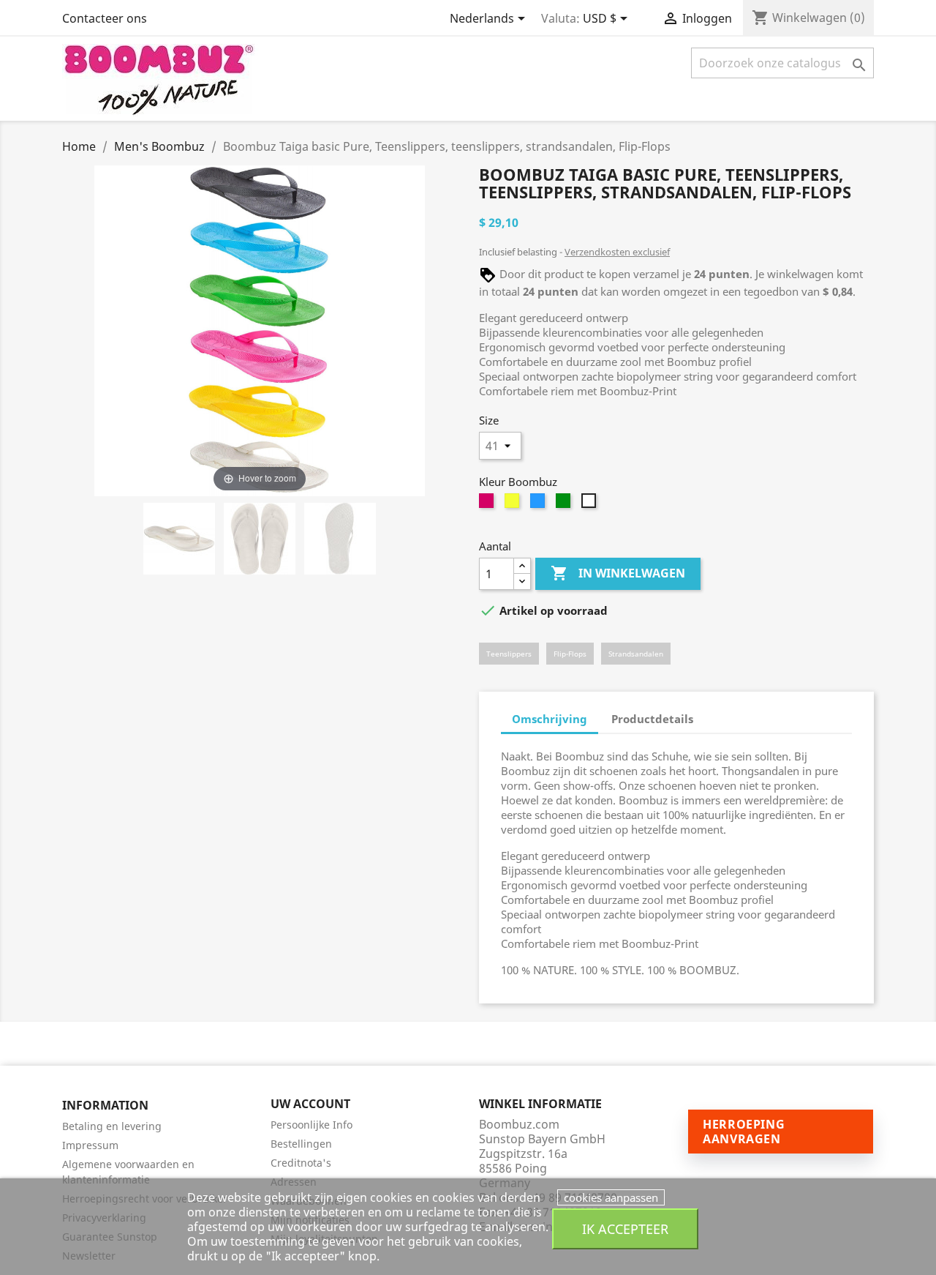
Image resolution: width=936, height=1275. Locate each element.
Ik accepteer (625, 1228)
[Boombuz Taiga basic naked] (179, 541)
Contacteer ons (104, 18)
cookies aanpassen (611, 1197)
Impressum (90, 1145)
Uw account (310, 1104)
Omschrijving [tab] (549, 718)
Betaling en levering (112, 1126)
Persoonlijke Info (311, 1125)
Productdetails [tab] (652, 718)
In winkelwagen (618, 573)
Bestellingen (301, 1144)
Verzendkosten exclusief (617, 251)
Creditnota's (301, 1163)
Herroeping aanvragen (744, 1131)
